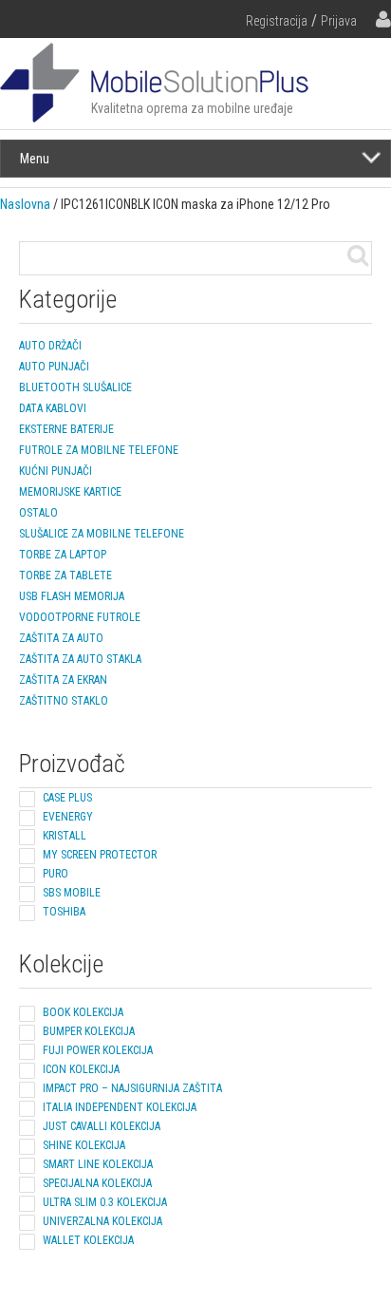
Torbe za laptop (62, 554)
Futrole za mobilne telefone (98, 450)
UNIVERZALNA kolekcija (102, 1221)
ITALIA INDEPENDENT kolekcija (119, 1107)
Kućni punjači (55, 471)
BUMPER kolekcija (89, 1031)
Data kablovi (52, 408)
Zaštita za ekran (63, 680)
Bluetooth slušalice (75, 387)
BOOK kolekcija (83, 1012)
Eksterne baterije (66, 429)
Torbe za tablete (65, 575)
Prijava (339, 20)
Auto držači (50, 345)
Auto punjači (54, 366)
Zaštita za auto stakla (80, 659)
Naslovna (25, 204)
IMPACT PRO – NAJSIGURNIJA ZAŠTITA (132, 1088)
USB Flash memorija (71, 596)
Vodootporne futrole (79, 617)
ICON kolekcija (81, 1069)
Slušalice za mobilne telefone (101, 533)
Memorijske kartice (70, 492)
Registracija (276, 20)
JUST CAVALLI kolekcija (101, 1126)
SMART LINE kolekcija (98, 1164)
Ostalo (38, 512)
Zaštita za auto (61, 638)
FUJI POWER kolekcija (98, 1050)
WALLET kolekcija (88, 1240)
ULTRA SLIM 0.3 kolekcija (105, 1202)
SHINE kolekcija (84, 1145)
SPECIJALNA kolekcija (97, 1183)
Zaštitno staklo (63, 701)
